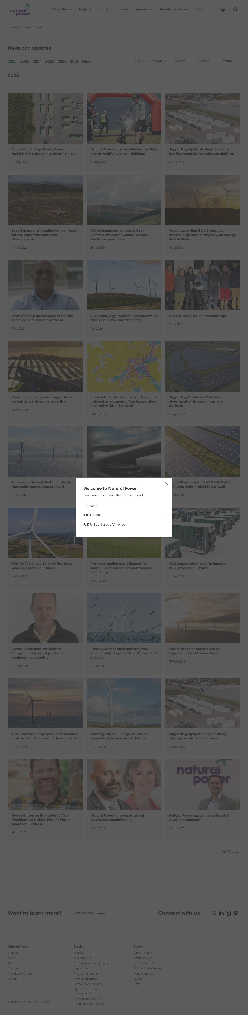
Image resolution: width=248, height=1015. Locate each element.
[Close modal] (166, 483)
